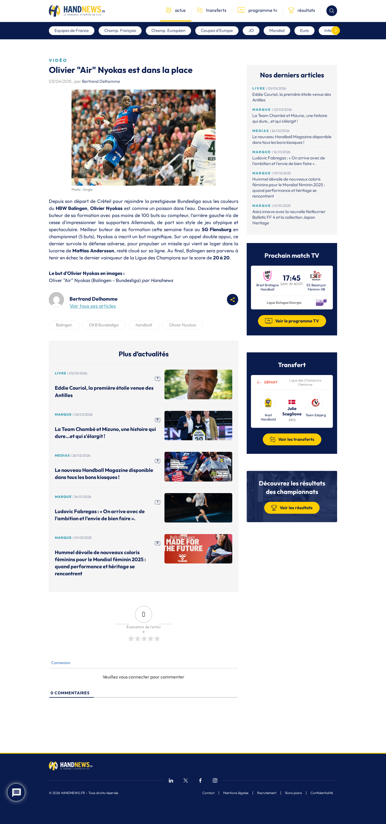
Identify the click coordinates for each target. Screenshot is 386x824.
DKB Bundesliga (104, 325)
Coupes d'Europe (217, 30)
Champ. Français (120, 30)
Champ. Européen (168, 30)
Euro (304, 30)
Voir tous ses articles (93, 306)
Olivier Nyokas (182, 325)
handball (144, 325)
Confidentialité (322, 793)
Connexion (60, 662)
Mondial (277, 30)
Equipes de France (72, 30)
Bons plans (293, 793)
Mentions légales (235, 793)
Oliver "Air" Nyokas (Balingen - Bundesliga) (95, 280)
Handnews (162, 280)
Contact (208, 793)
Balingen (64, 325)
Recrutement (266, 793)
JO (251, 30)
